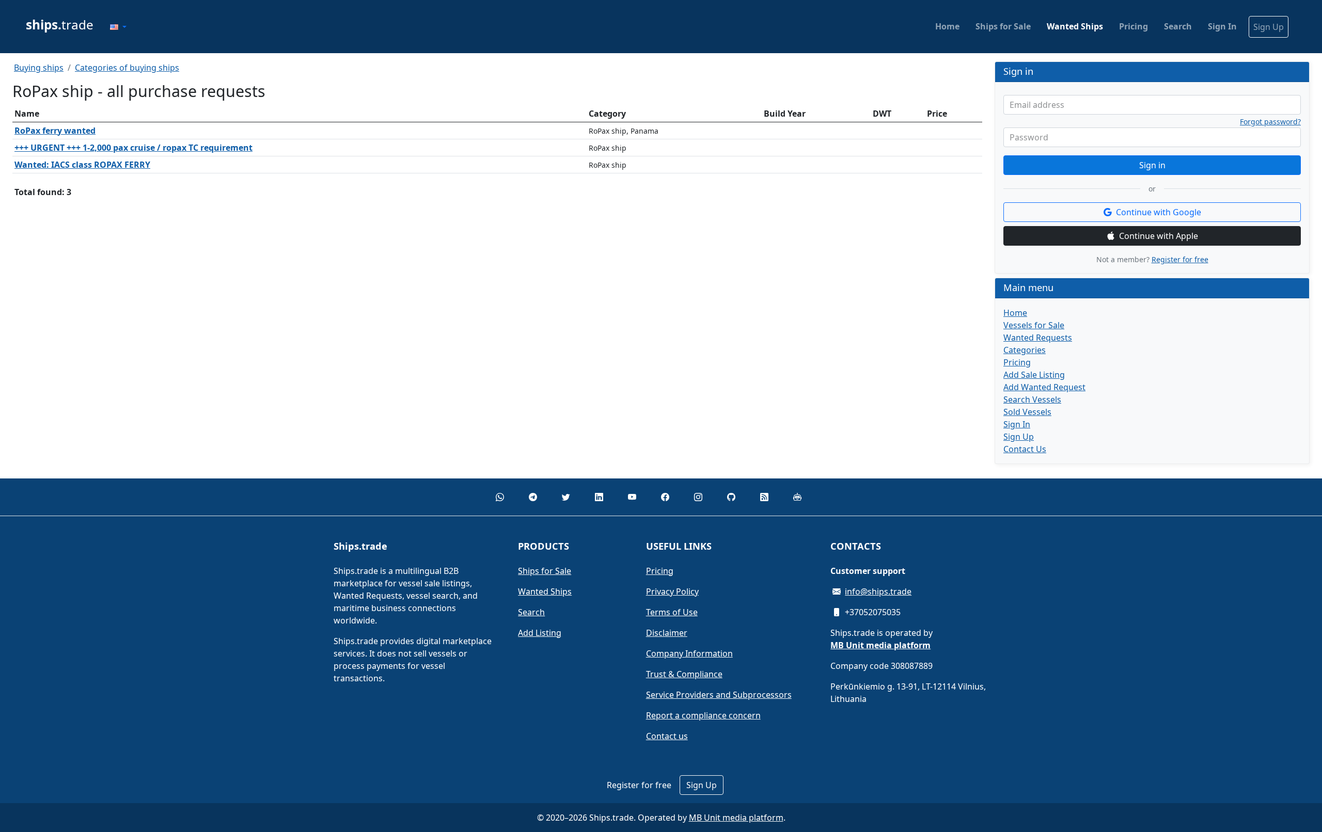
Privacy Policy (672, 591)
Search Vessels (1032, 399)
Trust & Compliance (684, 674)
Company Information (689, 653)
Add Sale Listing (1034, 374)
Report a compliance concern (703, 715)
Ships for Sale (1003, 26)
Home (947, 26)
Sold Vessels (1027, 412)
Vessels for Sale (1033, 325)
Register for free (1180, 259)
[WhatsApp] (500, 497)
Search (1178, 26)
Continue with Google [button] (1158, 212)
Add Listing (539, 632)
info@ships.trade (878, 591)
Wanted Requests (1037, 337)
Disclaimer (666, 632)
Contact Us (1024, 449)
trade (59, 24)
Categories (1024, 350)
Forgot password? (1270, 121)
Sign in (1152, 165)
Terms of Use (672, 612)
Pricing (1133, 26)
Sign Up (1268, 27)
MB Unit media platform (736, 817)
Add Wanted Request (1044, 387)
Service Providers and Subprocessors (719, 694)
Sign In (1222, 26)
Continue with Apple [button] (1158, 236)
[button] (118, 27)
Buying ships (39, 67)
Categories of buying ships (127, 67)
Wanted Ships (1075, 26)
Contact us (667, 736)
